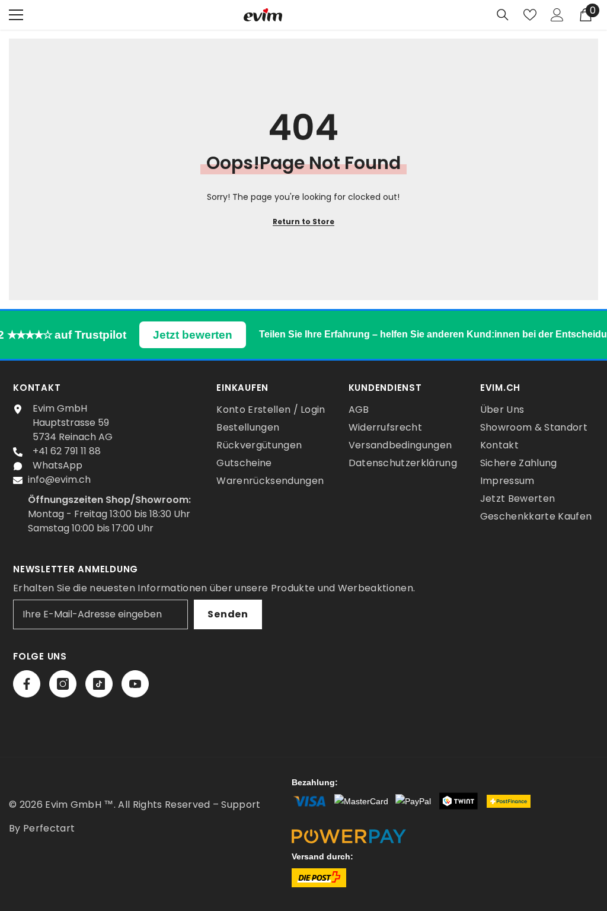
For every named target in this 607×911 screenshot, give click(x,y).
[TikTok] (99, 683)
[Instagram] (62, 683)
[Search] (503, 15)
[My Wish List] (529, 14)
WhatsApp (57, 465)
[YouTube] (135, 683)
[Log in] (557, 14)
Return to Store (303, 221)
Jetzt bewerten (192, 335)
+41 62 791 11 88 (67, 451)
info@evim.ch (59, 479)
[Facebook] (26, 683)
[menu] (16, 15)
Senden (227, 614)
